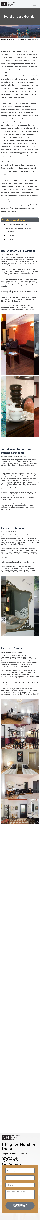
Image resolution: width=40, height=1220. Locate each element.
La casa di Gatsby (12, 239)
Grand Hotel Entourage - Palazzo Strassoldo (18, 230)
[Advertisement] (20, 921)
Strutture (9, 40)
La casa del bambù (13, 235)
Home (3, 40)
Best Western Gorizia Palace (16, 224)
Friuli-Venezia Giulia (20, 40)
